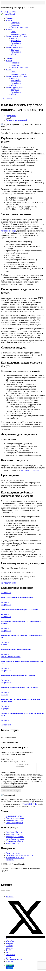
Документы (11, 116)
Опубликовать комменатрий (12, 786)
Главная (9, 18)
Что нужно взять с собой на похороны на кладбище (19, 609)
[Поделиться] (4, 890)
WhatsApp (10, 941)
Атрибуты (5, 708)
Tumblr (9, 950)
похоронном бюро (8, 231)
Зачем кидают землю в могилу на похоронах (17, 597)
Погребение (6, 593)
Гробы (13, 32)
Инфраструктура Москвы (16, 36)
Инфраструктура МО (15, 47)
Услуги (9, 20)
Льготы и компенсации (10, 657)
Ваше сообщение (8, 772)
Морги (13, 45)
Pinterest (9, 946)
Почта (8, 957)
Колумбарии (16, 43)
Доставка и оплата (18, 34)
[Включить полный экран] (7, 890)
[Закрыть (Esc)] (2, 890)
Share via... (10, 961)
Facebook (9, 896)
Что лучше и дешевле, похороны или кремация (18, 675)
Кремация (15, 25)
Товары (9, 29)
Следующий (6, 725)
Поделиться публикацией (16, 120)
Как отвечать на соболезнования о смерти (16, 649)
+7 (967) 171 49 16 (29, 804)
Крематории (16, 41)
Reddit (8, 952)
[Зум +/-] (9, 890)
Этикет (4, 644)
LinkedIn (9, 948)
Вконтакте (10, 955)
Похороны (15, 23)
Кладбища (15, 38)
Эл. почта (5, 761)
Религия (4, 694)
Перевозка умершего (19, 27)
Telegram (9, 943)
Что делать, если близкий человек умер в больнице (19, 687)
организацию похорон (30, 470)
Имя (3, 759)
